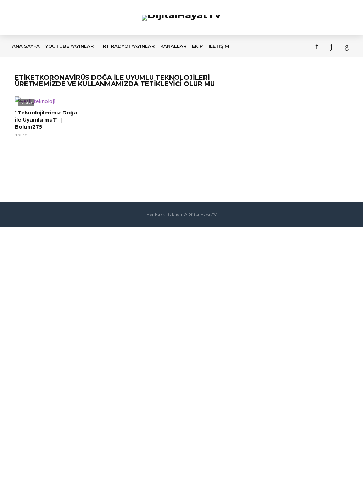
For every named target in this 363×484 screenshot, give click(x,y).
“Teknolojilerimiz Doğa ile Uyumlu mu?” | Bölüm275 (46, 119)
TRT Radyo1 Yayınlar (127, 46)
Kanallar (173, 46)
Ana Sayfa (26, 46)
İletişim (218, 46)
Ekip (197, 46)
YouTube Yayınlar (69, 46)
